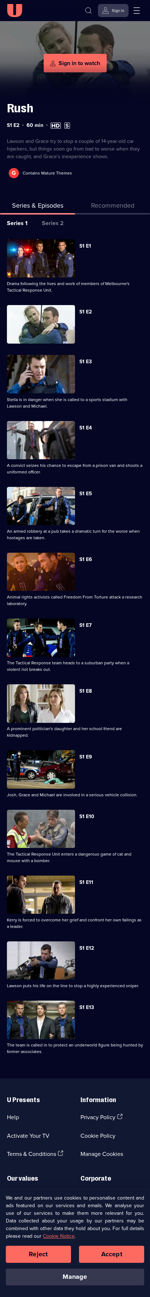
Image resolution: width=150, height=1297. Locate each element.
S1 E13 (86, 1007)
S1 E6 (85, 559)
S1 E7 (85, 625)
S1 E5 (85, 493)
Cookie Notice (59, 1236)
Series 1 (17, 223)
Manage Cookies (101, 1154)
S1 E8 (85, 690)
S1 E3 (85, 361)
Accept (111, 1254)
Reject (38, 1254)
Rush (20, 108)
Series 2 (53, 223)
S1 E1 (85, 245)
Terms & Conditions (31, 1154)
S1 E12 (86, 948)
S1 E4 (85, 427)
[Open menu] (136, 10)
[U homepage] (14, 10)
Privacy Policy (97, 1117)
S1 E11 (86, 882)
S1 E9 (85, 756)
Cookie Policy (97, 1136)
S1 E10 (86, 816)
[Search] (88, 10)
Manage (75, 1276)
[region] (75, 1242)
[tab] (112, 206)
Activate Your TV (28, 1136)
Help (13, 1117)
